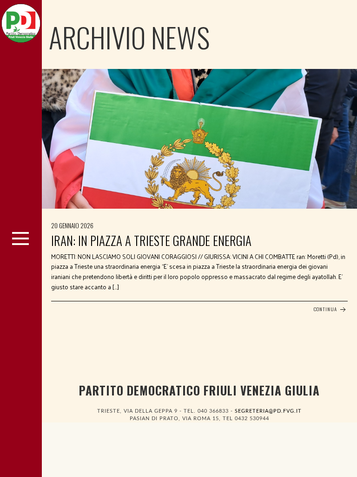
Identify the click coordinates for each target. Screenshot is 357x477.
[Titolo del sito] (21, 21)
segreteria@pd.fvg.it (268, 411)
